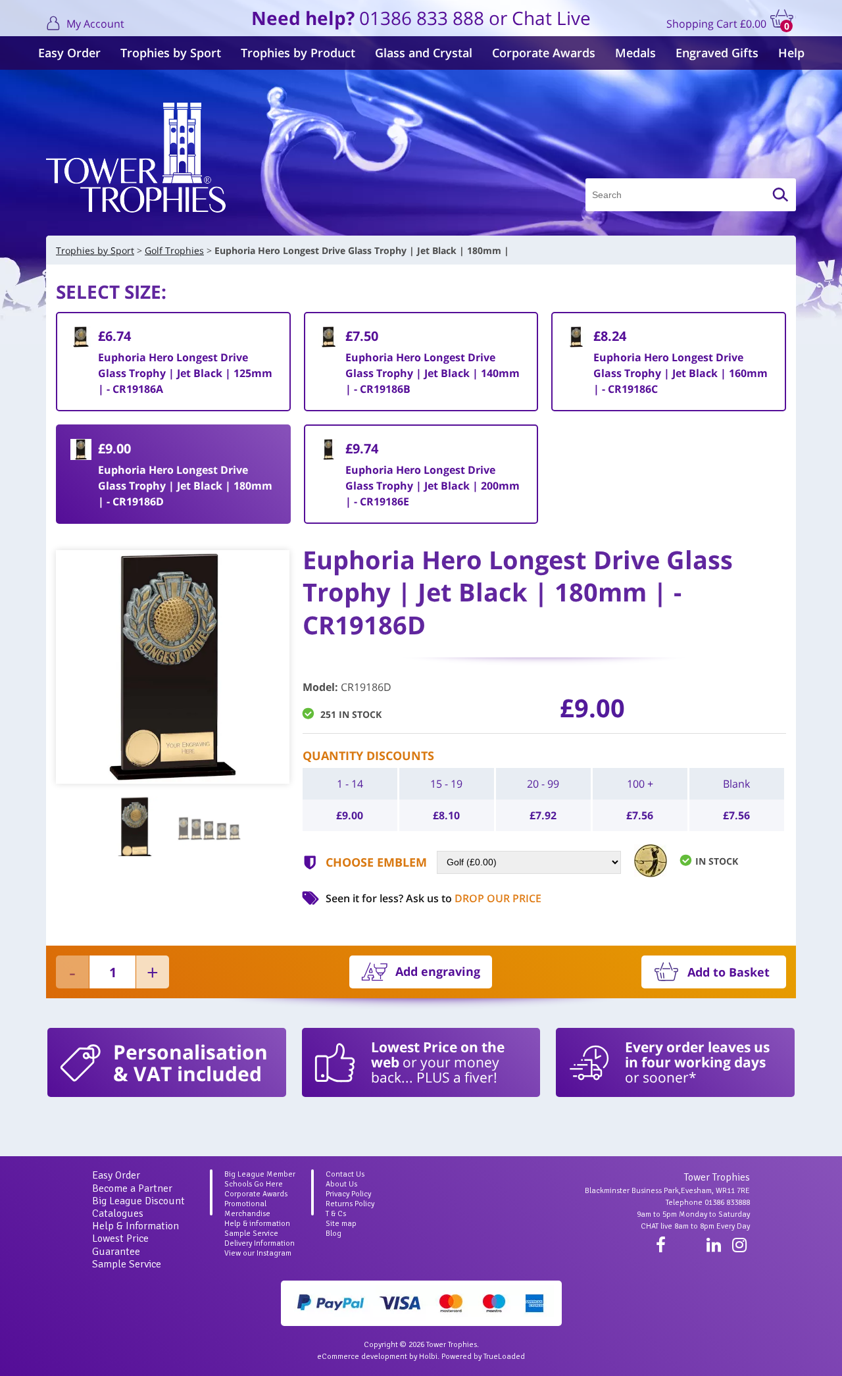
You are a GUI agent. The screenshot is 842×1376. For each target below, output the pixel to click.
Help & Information (135, 1226)
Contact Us (345, 1174)
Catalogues (117, 1213)
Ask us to (473, 898)
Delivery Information (259, 1243)
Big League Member (259, 1174)
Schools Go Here (253, 1184)
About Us (341, 1184)
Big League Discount (138, 1201)
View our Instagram (257, 1253)
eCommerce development (362, 1357)
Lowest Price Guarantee (120, 1245)
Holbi (428, 1357)
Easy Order (69, 53)
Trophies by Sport (170, 53)
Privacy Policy (348, 1194)
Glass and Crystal (423, 53)
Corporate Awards (543, 53)
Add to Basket (728, 972)
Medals (635, 53)
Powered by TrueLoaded (483, 1357)
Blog (333, 1233)
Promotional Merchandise (247, 1209)
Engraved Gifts (717, 53)
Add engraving (437, 971)
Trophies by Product (298, 53)
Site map (341, 1224)
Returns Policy (350, 1204)
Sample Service (126, 1264)
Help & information (257, 1224)
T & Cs (336, 1214)
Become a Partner (132, 1188)
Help (791, 53)
